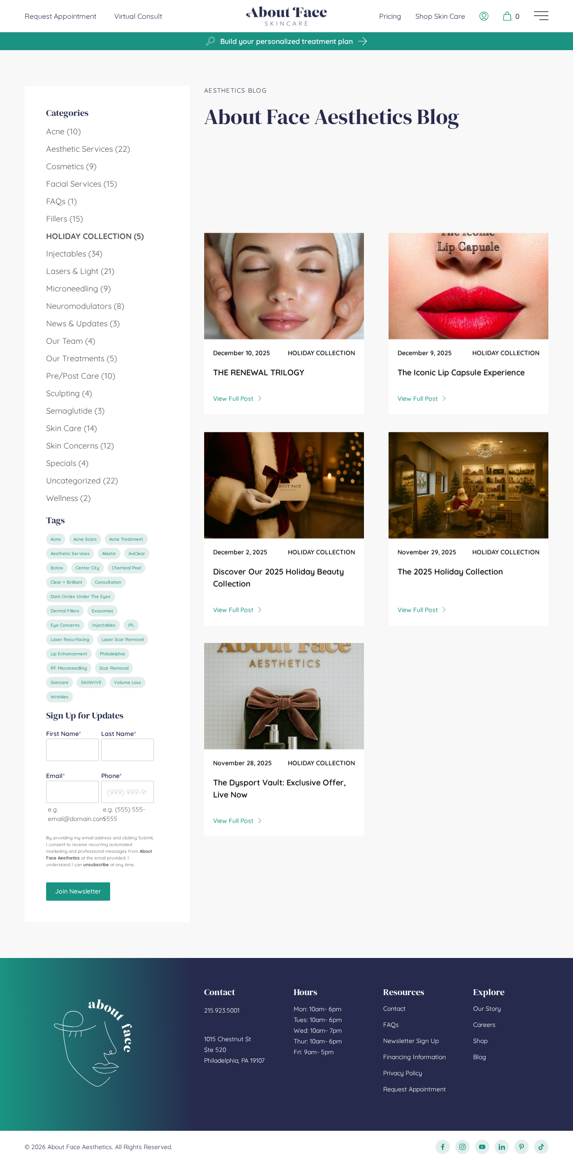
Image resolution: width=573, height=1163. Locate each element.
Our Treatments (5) (81, 358)
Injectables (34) (74, 253)
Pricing (390, 16)
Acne (56, 539)
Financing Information (414, 1057)
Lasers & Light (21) (80, 271)
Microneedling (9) (78, 288)
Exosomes (102, 611)
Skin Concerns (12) (80, 445)
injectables (103, 625)
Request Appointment (60, 16)
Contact (394, 1009)
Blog (479, 1057)
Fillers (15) (64, 219)
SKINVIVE (91, 682)
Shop (480, 1041)
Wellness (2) (68, 498)
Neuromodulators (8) (85, 306)
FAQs (391, 1025)
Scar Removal (113, 668)
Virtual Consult (138, 16)
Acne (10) (63, 131)
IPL (131, 625)
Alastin (109, 553)
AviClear (136, 553)
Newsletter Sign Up (411, 1041)
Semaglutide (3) (75, 411)
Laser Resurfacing (70, 639)
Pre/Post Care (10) (80, 376)
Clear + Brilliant (66, 582)
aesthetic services (70, 553)
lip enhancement (69, 654)
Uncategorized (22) (82, 480)
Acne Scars (85, 539)
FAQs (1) (61, 201)
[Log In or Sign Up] (483, 16)
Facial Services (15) (81, 184)
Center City (87, 568)
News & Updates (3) (83, 323)
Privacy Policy (402, 1073)
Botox (57, 568)
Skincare (59, 682)
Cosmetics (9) (71, 166)
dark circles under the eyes (81, 596)
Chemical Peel (126, 568)
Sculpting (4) (69, 393)
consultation (108, 582)
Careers (484, 1025)
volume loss (127, 682)
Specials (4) (67, 463)
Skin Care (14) (71, 428)
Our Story (487, 1009)
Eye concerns (65, 625)
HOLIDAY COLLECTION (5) (95, 236)
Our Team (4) (70, 341)
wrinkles (59, 697)
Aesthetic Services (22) (88, 149)
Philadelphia (112, 654)
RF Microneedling (69, 668)
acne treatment (126, 539)
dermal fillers (65, 611)
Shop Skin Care (440, 16)
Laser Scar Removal (123, 639)
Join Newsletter (78, 891)
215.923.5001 (221, 1010)
